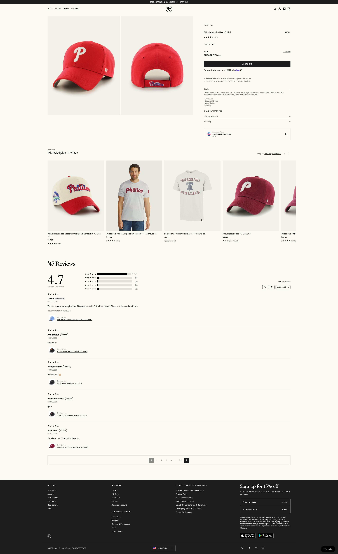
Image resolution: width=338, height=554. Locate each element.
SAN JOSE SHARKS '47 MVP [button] (69, 383)
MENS (50, 9)
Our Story (116, 497)
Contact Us (116, 516)
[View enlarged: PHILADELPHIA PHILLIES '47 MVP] (84, 65)
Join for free (247, 79)
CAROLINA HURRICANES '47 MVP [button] (72, 415)
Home (206, 25)
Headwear (52, 490)
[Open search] (275, 9)
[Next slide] (288, 153)
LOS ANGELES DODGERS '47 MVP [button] (72, 447)
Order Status (117, 531)
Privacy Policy (181, 494)
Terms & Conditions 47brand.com (190, 490)
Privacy (243, 528)
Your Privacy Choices (185, 501)
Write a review (284, 282)
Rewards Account (119, 505)
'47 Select (75, 9)
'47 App (115, 490)
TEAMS (66, 9)
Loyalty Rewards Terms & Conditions (191, 505)
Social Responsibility (184, 497)
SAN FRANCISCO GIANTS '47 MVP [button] (72, 351)
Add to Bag (247, 64)
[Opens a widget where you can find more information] (328, 549)
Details (206, 89)
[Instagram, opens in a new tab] (263, 548)
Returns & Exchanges (121, 524)
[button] (208, 37)
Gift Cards (52, 501)
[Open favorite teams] (284, 9)
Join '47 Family (181, 2)
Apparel (51, 494)
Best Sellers (53, 505)
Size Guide (286, 52)
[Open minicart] (289, 9)
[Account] (279, 9)
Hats (211, 25)
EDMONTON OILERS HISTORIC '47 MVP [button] (74, 319)
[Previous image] (50, 196)
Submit (285, 502)
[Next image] (102, 196)
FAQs (114, 527)
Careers (115, 501)
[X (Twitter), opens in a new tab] (242, 548)
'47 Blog (115, 494)
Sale (49, 508)
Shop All (269, 153)
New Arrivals (53, 497)
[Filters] (271, 287)
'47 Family (207, 122)
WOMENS (57, 9)
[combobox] (163, 548)
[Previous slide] (284, 153)
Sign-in (238, 79)
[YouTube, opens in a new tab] (256, 548)
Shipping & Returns (211, 116)
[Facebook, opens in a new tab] (249, 548)
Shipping (115, 520)
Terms (288, 526)
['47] (169, 9)
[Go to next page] (186, 460)
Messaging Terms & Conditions (188, 508)
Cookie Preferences (184, 512)
